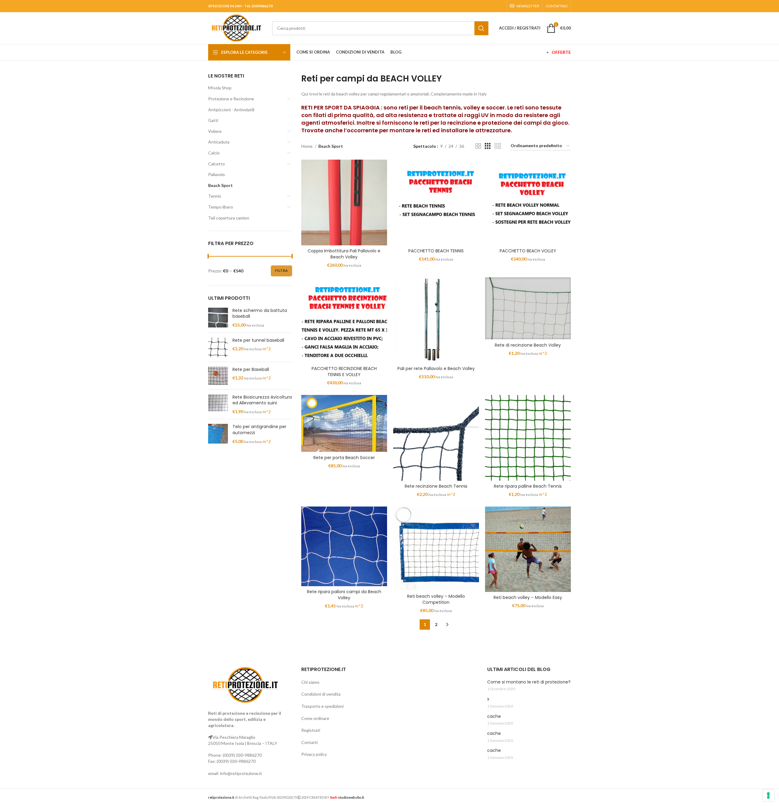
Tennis (214, 196)
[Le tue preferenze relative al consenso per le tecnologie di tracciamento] (768, 795)
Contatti (309, 742)
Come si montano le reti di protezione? (529, 682)
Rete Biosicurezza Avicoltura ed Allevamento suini (262, 400)
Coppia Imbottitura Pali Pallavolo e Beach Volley (344, 254)
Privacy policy (314, 754)
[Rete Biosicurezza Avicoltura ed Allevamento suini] (218, 404)
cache (494, 716)
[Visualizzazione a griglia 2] (478, 146)
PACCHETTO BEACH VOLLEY (528, 251)
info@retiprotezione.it (241, 773)
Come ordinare (315, 718)
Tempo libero (220, 206)
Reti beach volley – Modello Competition (436, 599)
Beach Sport (220, 185)
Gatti (213, 120)
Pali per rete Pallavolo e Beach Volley (436, 368)
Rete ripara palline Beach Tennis (528, 486)
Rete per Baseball (250, 369)
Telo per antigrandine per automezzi (259, 430)
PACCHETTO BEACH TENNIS (436, 251)
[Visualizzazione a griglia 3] (488, 146)
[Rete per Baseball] (218, 376)
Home (307, 146)
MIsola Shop (220, 87)
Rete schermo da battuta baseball (259, 314)
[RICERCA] (481, 28)
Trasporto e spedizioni (322, 706)
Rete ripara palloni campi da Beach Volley (344, 595)
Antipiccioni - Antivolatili (231, 109)
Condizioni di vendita (321, 694)
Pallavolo (216, 174)
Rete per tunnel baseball (258, 340)
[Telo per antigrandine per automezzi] (218, 434)
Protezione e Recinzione (231, 98)
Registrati (310, 730)
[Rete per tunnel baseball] (218, 347)
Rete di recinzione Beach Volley (528, 345)
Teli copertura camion (228, 217)
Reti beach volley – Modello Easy (528, 597)
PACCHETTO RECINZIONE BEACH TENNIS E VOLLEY (344, 371)
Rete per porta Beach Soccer (344, 458)
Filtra (281, 270)
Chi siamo (310, 682)
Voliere (215, 131)
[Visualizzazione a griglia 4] (497, 146)
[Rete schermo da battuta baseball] (218, 318)
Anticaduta (218, 141)
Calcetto (216, 163)
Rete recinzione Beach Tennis (436, 486)
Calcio (214, 152)
